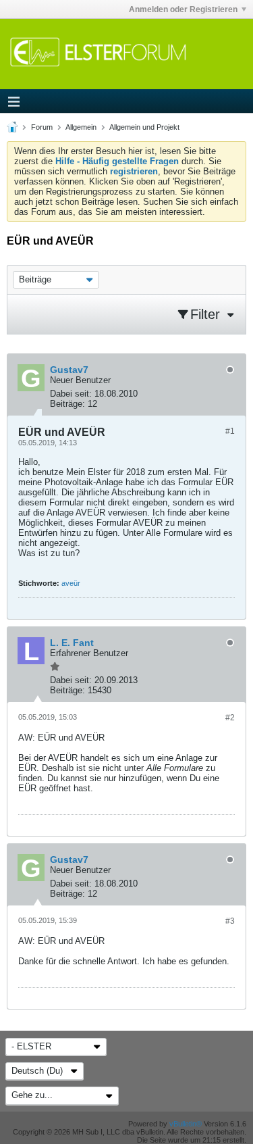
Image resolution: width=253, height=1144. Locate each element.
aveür (70, 583)
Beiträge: (67, 404)
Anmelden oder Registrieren (183, 9)
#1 (230, 431)
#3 (230, 921)
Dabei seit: (71, 394)
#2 (230, 717)
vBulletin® (185, 1124)
